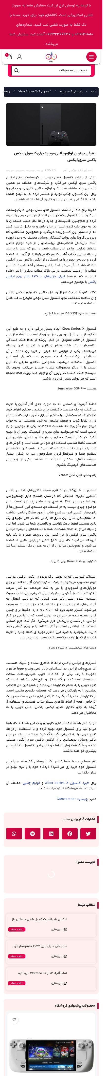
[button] (88, 833)
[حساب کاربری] (19, 57)
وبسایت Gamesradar (72, 799)
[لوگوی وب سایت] (51, 57)
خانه (93, 91)
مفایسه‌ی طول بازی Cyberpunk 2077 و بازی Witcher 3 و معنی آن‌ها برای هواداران (38, 948)
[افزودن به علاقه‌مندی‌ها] (14, 1019)
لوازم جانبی (31, 783)
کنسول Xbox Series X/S (34, 91)
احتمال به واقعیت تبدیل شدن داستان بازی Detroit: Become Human (38, 921)
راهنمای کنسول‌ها (70, 91)
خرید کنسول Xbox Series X (67, 783)
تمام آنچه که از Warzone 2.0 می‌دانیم (42, 973)
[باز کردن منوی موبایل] (91, 57)
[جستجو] (16, 70)
